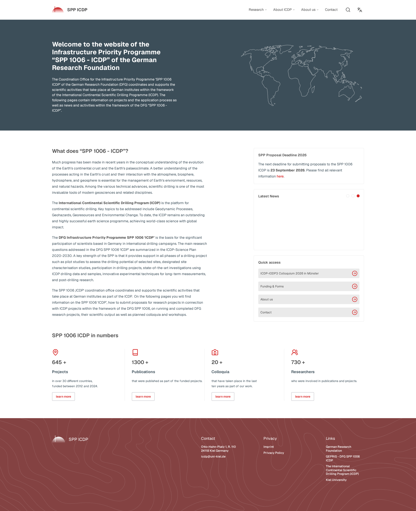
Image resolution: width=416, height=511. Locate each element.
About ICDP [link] (282, 10)
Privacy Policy (273, 453)
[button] (348, 9)
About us (266, 299)
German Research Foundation (338, 449)
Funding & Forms (272, 286)
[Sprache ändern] (359, 9)
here (280, 176)
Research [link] (256, 10)
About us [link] (308, 10)
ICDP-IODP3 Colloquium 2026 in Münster (289, 273)
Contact (265, 312)
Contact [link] (331, 9)
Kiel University (336, 480)
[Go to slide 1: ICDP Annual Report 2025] (348, 196)
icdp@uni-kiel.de (213, 456)
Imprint (268, 447)
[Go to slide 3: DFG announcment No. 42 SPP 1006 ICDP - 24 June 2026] (358, 196)
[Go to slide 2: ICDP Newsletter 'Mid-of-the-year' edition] (353, 196)
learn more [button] (63, 396)
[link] (69, 9)
